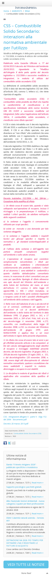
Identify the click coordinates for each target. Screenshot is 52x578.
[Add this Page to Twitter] (9, 443)
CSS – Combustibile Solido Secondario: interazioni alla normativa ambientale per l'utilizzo (25, 37)
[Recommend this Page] (13, 443)
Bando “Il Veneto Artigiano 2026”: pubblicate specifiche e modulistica (21, 466)
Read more (37, 482)
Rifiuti (27, 11)
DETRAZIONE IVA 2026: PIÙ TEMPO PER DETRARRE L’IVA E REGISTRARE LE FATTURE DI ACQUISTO (24, 543)
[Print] (4, 19)
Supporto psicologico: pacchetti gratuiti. (24, 487)
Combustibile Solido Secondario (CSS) (27, 433)
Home (6, 11)
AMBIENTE (17, 11)
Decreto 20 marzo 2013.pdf (15, 423)
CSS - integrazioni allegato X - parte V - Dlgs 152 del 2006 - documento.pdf (24, 418)
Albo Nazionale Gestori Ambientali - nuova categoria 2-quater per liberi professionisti (25, 502)
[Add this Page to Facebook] (5, 443)
